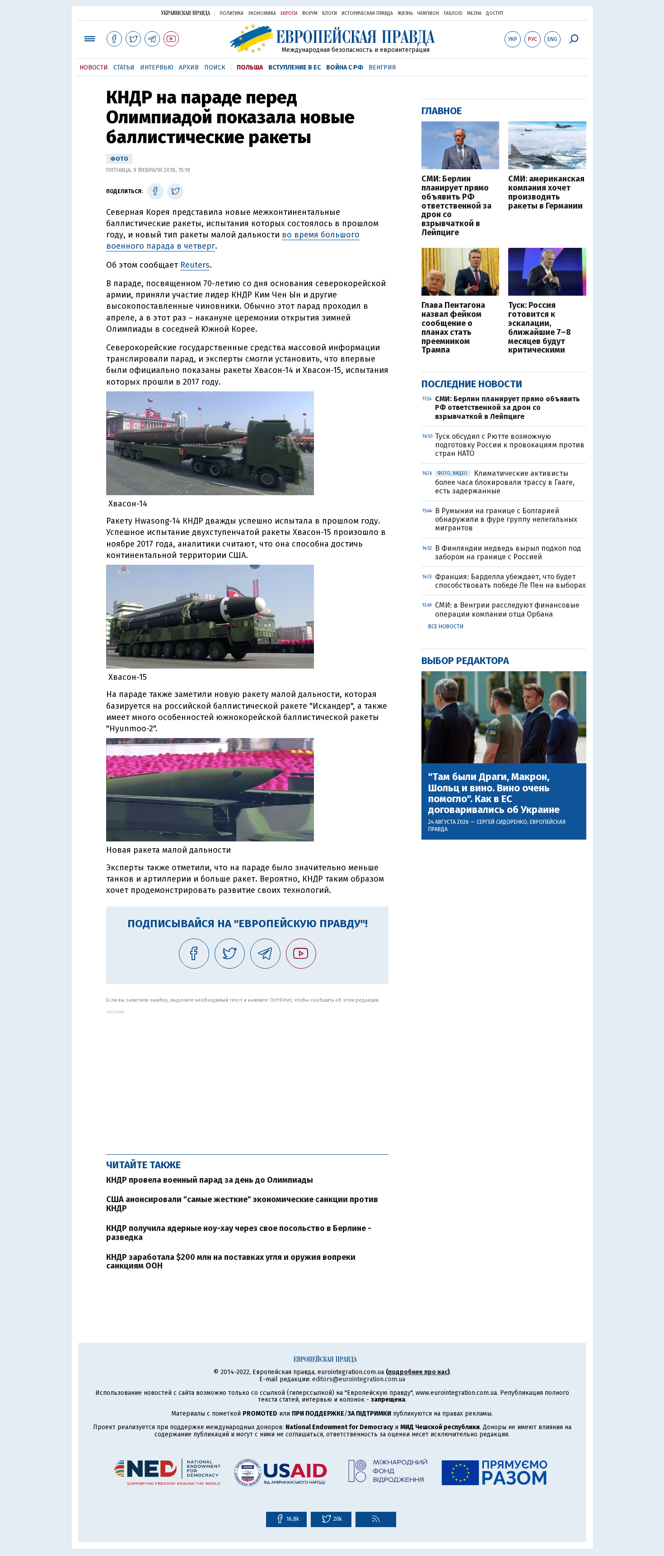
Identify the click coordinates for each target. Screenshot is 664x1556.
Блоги (329, 13)
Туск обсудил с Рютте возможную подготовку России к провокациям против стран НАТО (510, 445)
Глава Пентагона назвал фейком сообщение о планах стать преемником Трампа (453, 328)
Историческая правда (367, 13)
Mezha (474, 13)
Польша (250, 67)
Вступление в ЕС (294, 67)
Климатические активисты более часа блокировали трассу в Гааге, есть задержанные (505, 482)
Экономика (262, 13)
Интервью (156, 67)
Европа (289, 13)
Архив (189, 67)
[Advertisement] (247, 1077)
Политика (231, 13)
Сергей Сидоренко (502, 822)
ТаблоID (453, 13)
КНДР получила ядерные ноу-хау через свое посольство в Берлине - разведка (238, 1232)
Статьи (124, 67)
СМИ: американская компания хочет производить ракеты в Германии (546, 192)
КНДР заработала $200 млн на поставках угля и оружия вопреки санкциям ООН (230, 1261)
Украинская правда (185, 12)
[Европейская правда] (332, 38)
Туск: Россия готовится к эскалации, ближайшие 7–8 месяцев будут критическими (539, 328)
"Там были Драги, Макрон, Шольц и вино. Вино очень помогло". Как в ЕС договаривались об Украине (494, 793)
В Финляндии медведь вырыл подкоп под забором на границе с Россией (508, 552)
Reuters (195, 265)
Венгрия (382, 67)
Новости (93, 67)
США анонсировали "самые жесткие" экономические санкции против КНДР (242, 1203)
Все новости (445, 626)
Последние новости (471, 384)
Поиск (214, 67)
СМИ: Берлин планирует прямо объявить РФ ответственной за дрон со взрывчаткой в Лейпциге (456, 206)
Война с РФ (344, 67)
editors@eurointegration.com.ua (358, 1379)
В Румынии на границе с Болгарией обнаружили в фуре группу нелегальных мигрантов (506, 519)
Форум (310, 13)
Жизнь (405, 13)
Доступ (494, 13)
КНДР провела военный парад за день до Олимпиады (209, 1180)
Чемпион (428, 13)
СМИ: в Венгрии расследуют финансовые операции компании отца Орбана (507, 609)
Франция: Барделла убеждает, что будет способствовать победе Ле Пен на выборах (510, 581)
